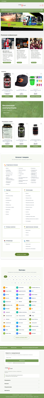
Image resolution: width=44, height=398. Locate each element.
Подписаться (22, 360)
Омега (20, 175)
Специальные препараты (34, 171)
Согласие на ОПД (22, 396)
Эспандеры (28, 221)
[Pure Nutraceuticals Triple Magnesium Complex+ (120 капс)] (7, 130)
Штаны (7, 214)
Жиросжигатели (22, 170)
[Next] (42, 86)
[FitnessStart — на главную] (22, 368)
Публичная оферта (29, 396)
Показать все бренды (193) (21, 337)
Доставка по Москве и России (7, 51)
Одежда (8, 190)
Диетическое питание (32, 227)
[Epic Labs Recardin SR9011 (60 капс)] (35, 130)
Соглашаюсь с (16, 362)
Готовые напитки (10, 227)
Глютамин (21, 168)
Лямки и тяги (28, 198)
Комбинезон (8, 200)
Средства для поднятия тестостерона (34, 174)
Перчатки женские (30, 202)
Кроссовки (28, 244)
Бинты (27, 193)
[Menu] (4, 1)
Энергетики (33, 182)
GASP (21, 93)
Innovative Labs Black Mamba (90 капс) (21, 140)
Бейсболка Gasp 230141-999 (21, 90)
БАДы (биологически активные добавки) (10, 178)
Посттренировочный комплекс (23, 178)
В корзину (7, 96)
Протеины (33, 168)
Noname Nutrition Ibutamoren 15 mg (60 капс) (7, 90)
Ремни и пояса (29, 207)
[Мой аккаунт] (40, 5)
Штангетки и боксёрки (30, 248)
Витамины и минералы (8, 182)
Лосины (7, 202)
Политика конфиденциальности (12, 396)
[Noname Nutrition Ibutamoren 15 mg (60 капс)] (7, 80)
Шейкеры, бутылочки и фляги (32, 218)
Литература (9, 240)
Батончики (28, 230)
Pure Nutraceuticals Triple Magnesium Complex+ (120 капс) (7, 141)
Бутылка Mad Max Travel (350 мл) (35, 90)
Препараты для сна (23, 183)
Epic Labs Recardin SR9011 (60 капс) (35, 140)
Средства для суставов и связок (35, 177)
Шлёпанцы (28, 246)
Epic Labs (35, 143)
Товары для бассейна (30, 216)
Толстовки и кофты (10, 207)
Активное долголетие (8, 171)
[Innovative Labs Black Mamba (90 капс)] (21, 130)
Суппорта (28, 214)
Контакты (7, 390)
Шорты (7, 211)
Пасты (27, 232)
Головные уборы (9, 195)
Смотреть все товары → (22, 254)
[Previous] (1, 86)
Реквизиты (7, 380)
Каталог (7, 383)
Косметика (28, 195)
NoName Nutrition (7, 93)
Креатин (20, 172)
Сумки (27, 211)
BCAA (7, 168)
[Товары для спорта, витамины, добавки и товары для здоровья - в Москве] (22, 5)
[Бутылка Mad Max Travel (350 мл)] (35, 80)
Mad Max (35, 93)
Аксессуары (29, 190)
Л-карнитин (21, 173)
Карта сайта (36, 396)
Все (5, 276)
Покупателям (8, 387)
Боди (7, 193)
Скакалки (28, 209)
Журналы (8, 244)
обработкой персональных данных (19, 362)
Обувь (28, 240)
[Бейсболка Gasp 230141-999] (21, 80)
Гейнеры (8, 184)
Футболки (8, 209)
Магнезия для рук (29, 200)
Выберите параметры (35, 96)
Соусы (27, 234)
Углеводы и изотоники (33, 180)
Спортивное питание (12, 165)
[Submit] (42, 10)
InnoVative (21, 143)
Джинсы (7, 198)
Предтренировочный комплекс (23, 181)
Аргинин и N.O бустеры (9, 175)
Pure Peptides (7, 143)
